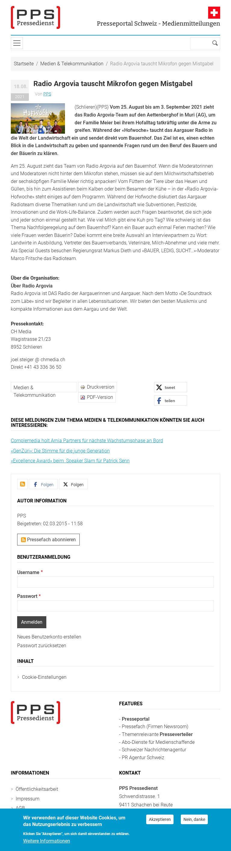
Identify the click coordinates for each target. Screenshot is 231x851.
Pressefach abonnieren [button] (51, 539)
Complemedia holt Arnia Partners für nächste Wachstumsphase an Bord (87, 440)
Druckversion (100, 387)
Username (28, 572)
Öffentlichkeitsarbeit (37, 789)
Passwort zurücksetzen (41, 645)
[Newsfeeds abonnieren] (22, 484)
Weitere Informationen (46, 841)
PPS (47, 94)
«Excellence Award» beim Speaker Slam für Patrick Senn (70, 461)
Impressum (27, 799)
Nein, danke (194, 819)
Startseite (24, 64)
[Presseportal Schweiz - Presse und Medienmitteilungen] (35, 17)
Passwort (27, 596)
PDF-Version (100, 397)
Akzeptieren (160, 819)
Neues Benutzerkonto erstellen (49, 637)
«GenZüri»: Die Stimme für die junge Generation (60, 451)
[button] (38, 118)
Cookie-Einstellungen (44, 677)
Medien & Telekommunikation (71, 64)
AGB (20, 808)
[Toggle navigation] (17, 43)
